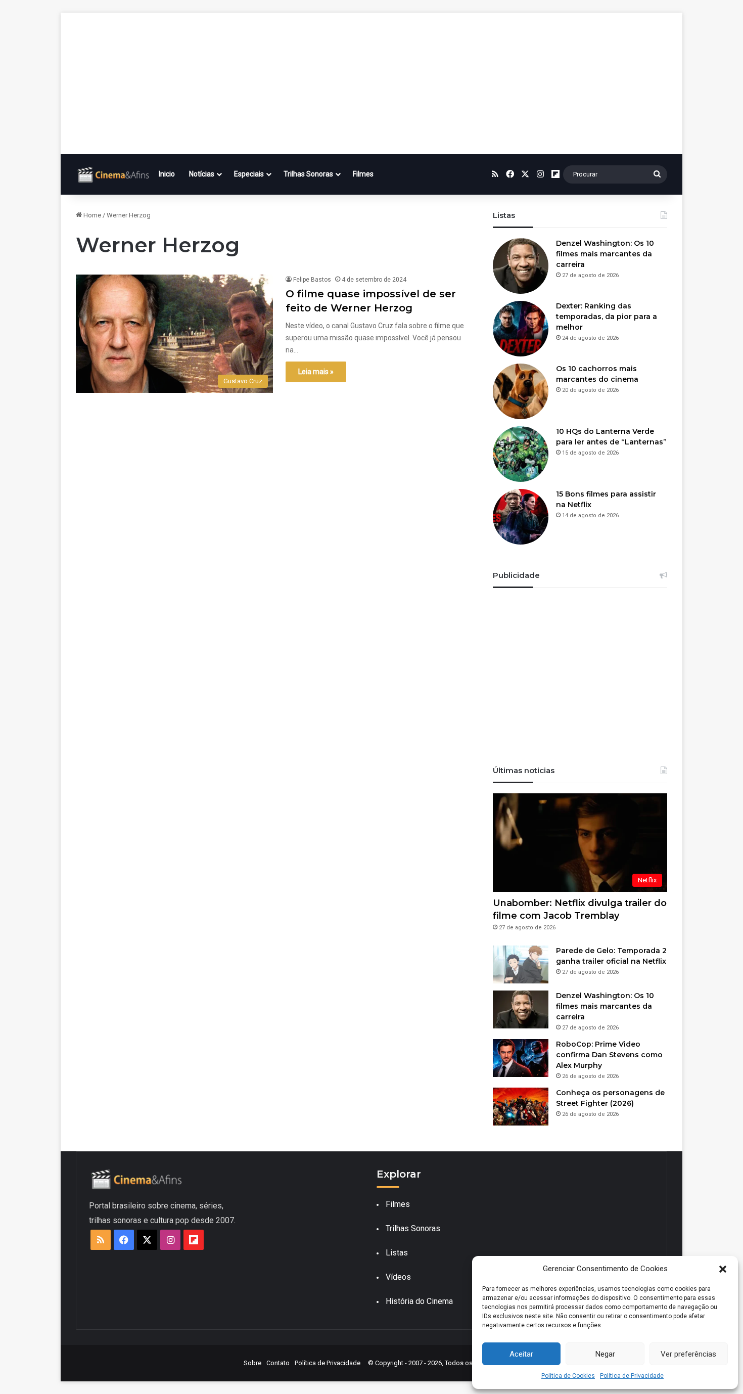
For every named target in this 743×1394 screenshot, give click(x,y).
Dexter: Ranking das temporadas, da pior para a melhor (606, 316)
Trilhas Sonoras (308, 174)
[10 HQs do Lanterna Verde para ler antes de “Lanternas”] (520, 454)
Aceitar (521, 1354)
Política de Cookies (568, 1375)
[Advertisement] (371, 83)
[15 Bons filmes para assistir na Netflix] (520, 517)
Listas (397, 1252)
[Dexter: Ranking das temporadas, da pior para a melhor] (520, 328)
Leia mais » (316, 372)
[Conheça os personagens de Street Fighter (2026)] (520, 1107)
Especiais (249, 174)
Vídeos (398, 1277)
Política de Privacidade (632, 1375)
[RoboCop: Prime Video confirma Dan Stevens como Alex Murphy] (520, 1058)
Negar (605, 1354)
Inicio (167, 174)
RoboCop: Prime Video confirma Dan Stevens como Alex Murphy (609, 1055)
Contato (278, 1363)
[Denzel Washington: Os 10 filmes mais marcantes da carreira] (520, 266)
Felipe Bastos (312, 279)
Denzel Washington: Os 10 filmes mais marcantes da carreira (605, 254)
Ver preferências (688, 1354)
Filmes (363, 174)
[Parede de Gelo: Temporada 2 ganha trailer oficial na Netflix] (520, 964)
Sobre (252, 1363)
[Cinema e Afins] (114, 174)
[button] (723, 1269)
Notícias (201, 174)
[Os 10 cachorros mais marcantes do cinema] (520, 391)
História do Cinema (419, 1301)
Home (91, 215)
